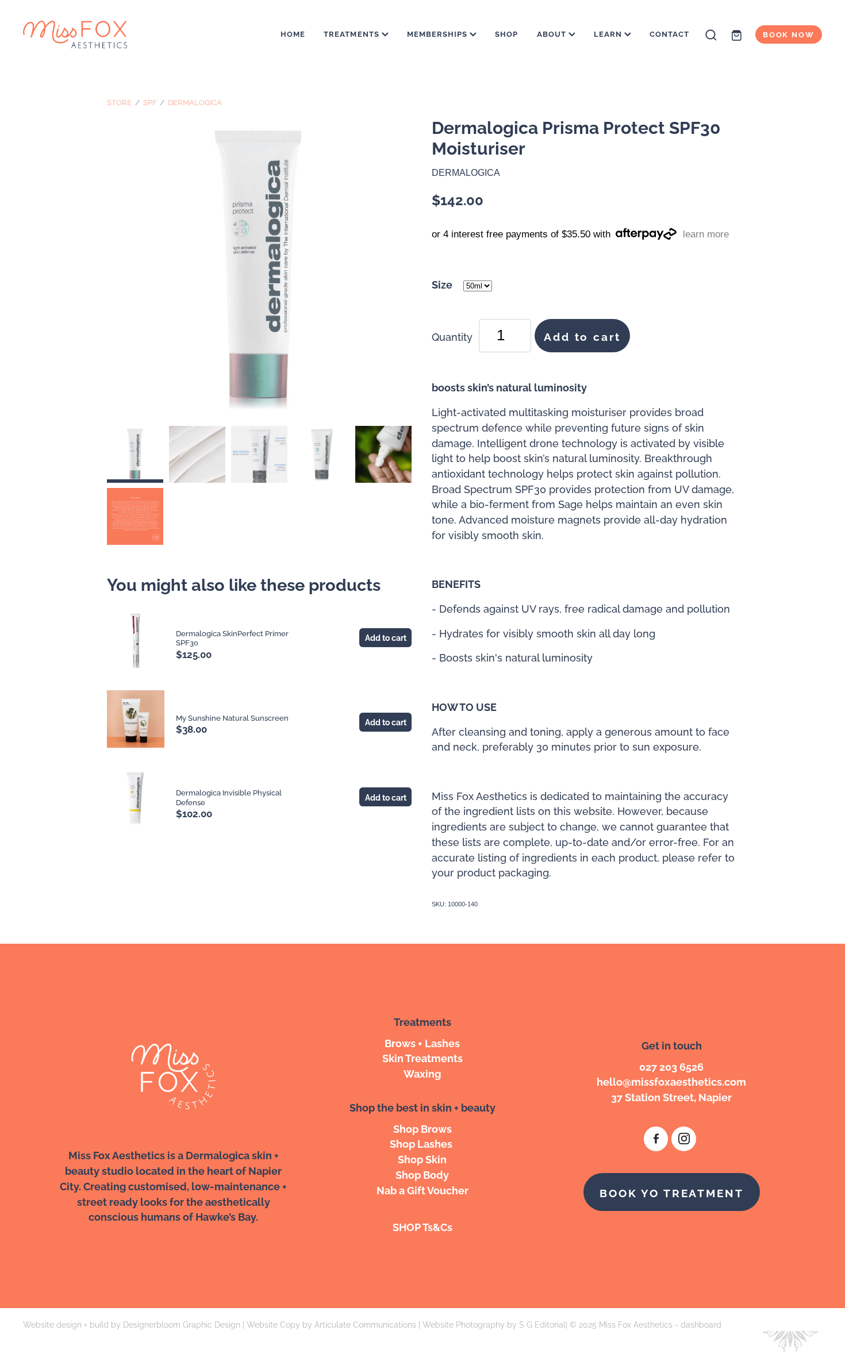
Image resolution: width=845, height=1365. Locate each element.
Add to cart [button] (582, 335)
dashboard (701, 1323)
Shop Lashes (422, 1143)
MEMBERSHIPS (438, 33)
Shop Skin (422, 1158)
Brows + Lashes (422, 1042)
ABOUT (553, 33)
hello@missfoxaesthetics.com (671, 1081)
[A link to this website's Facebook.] (656, 1138)
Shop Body (422, 1174)
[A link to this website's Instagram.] (683, 1138)
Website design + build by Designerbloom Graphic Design (131, 1323)
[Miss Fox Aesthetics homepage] (103, 34)
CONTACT (669, 33)
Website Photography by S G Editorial (494, 1323)
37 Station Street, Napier (671, 1096)
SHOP (506, 33)
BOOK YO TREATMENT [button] (671, 1192)
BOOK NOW (789, 34)
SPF (150, 102)
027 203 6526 (671, 1066)
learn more (706, 234)
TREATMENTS (353, 33)
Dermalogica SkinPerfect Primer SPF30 (232, 638)
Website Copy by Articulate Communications (331, 1323)
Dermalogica (195, 102)
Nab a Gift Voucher (422, 1189)
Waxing (422, 1073)
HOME (293, 33)
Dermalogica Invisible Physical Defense (229, 797)
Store (119, 102)
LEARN (609, 33)
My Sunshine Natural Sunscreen (232, 717)
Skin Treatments (422, 1057)
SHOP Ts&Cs (422, 1226)
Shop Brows (422, 1128)
